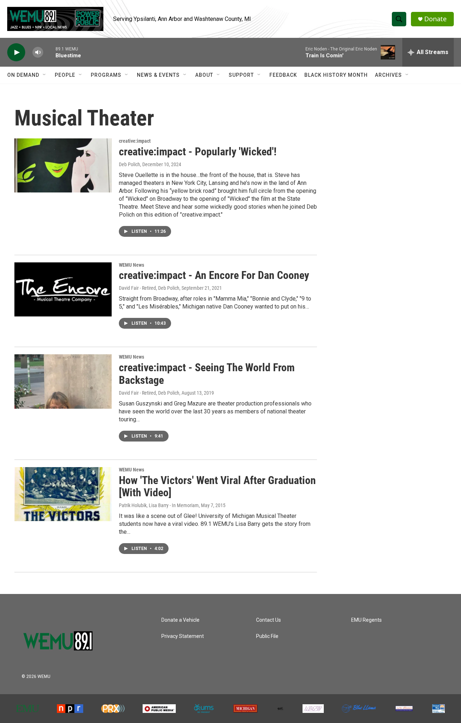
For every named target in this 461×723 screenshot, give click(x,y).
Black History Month (336, 75)
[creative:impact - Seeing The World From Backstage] (63, 381)
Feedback (283, 75)
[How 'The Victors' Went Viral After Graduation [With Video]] (63, 494)
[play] (16, 52)
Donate (435, 19)
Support (241, 75)
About (204, 75)
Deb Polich (129, 164)
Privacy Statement (182, 636)
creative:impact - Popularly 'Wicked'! (198, 151)
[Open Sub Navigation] (45, 75)
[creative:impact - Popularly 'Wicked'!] (63, 165)
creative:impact (135, 141)
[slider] (49, 52)
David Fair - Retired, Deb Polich (149, 288)
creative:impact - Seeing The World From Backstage (207, 373)
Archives (388, 75)
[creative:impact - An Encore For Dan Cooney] (63, 289)
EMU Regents (366, 620)
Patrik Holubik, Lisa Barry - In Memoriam (159, 505)
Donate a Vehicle (180, 620)
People (65, 75)
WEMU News (131, 265)
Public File (267, 636)
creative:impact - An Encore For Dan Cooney (214, 275)
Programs (106, 75)
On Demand (23, 75)
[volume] (38, 52)
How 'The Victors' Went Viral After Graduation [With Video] (217, 486)
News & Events (158, 75)
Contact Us (268, 620)
